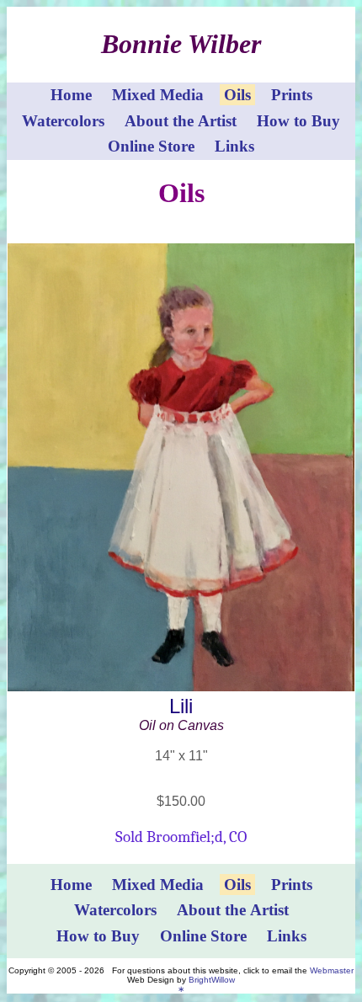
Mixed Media (158, 95)
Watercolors (63, 121)
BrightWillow (212, 979)
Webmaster (332, 970)
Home (71, 95)
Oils (237, 95)
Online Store (151, 146)
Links (234, 146)
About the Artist (181, 121)
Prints (291, 95)
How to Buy (298, 121)
